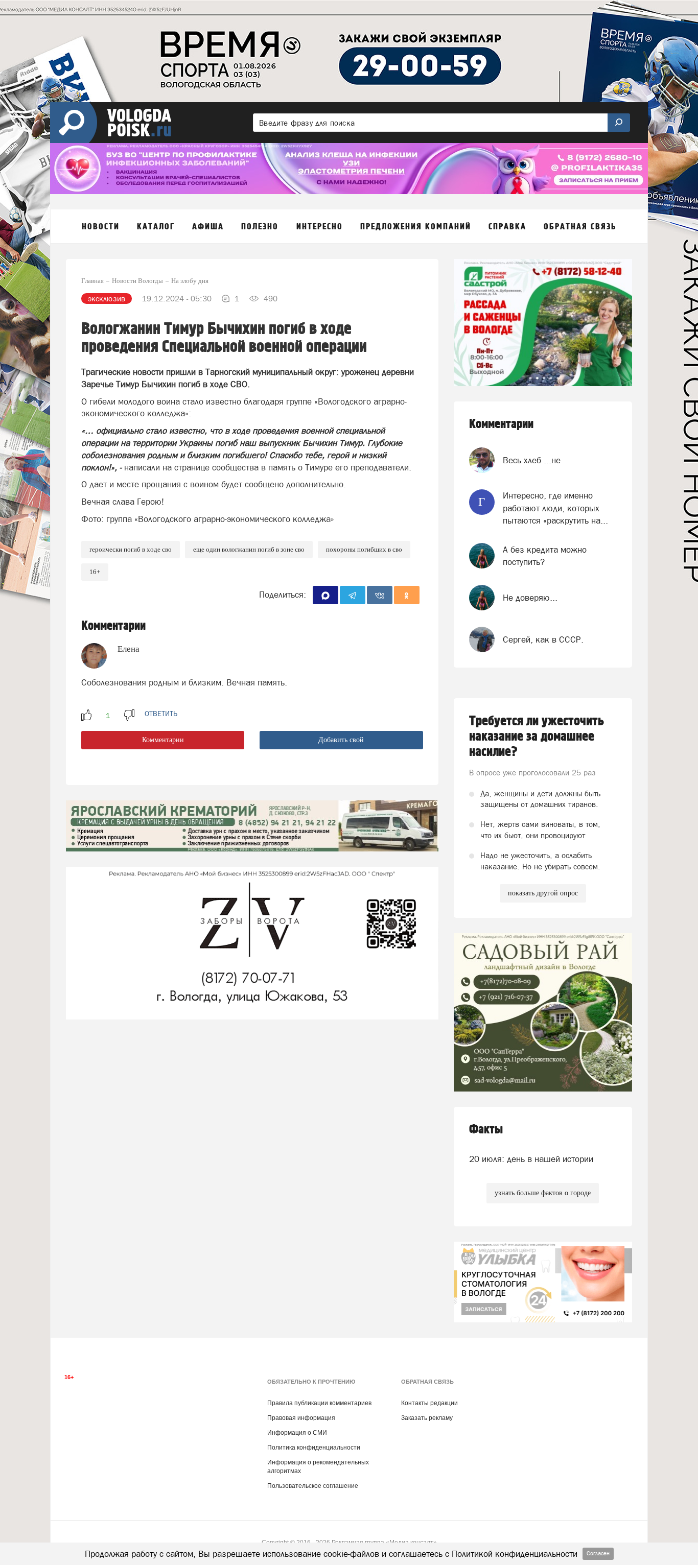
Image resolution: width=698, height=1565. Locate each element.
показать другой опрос (543, 893)
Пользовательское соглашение (312, 1485)
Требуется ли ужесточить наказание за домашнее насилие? (536, 737)
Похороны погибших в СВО (364, 549)
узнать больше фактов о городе (543, 1193)
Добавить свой (341, 740)
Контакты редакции (429, 1403)
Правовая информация (301, 1417)
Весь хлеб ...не (532, 460)
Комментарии (163, 740)
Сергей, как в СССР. (543, 639)
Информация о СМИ (297, 1432)
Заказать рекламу (427, 1417)
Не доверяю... (530, 597)
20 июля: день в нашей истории (531, 1159)
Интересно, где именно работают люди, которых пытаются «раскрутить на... (555, 508)
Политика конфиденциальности (313, 1447)
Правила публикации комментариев (319, 1403)
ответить (161, 713)
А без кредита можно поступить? (545, 555)
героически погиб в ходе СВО (130, 549)
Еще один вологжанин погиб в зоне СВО (249, 549)
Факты (486, 1129)
